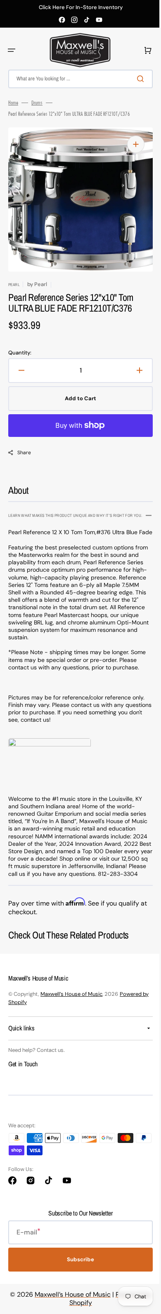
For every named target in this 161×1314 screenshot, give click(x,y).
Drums (37, 102)
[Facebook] (62, 19)
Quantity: (19, 353)
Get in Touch (23, 1081)
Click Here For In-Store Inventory (81, 7)
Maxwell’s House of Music (71, 1011)
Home (13, 102)
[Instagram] (74, 19)
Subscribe (77, 1277)
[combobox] (77, 79)
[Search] (136, 79)
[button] (11, 50)
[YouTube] (99, 19)
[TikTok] (86, 19)
